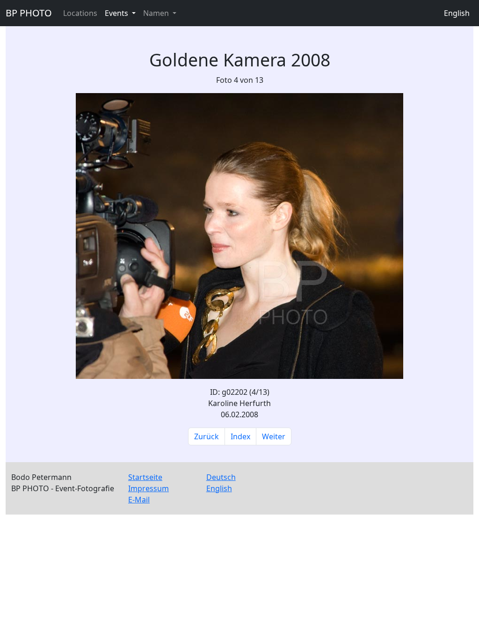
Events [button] (117, 13)
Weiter (273, 436)
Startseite (145, 477)
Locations (80, 13)
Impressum (148, 488)
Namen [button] (157, 13)
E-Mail (139, 499)
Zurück (206, 436)
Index (240, 436)
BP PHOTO (29, 13)
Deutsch (221, 477)
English (457, 13)
